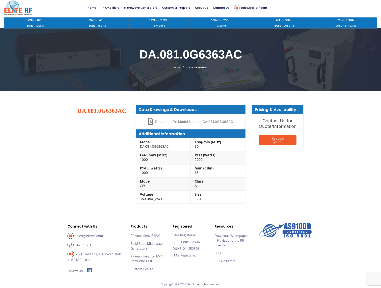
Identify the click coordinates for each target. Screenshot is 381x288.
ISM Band (159, 25)
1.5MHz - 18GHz (35, 20)
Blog (218, 253)
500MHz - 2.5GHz (221, 20)
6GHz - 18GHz (97, 25)
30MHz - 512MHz (159, 20)
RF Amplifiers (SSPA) (145, 235)
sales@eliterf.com (89, 236)
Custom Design (142, 269)
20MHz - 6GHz (97, 20)
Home (177, 67)
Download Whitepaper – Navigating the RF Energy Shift (231, 240)
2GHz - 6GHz (284, 20)
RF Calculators (225, 261)
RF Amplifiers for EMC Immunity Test (147, 258)
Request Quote (278, 140)
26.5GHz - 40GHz (346, 25)
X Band (221, 25)
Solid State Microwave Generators (147, 246)
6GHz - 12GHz (35, 25)
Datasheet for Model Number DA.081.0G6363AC (194, 122)
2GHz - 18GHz (345, 20)
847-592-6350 (87, 245)
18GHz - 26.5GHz (283, 25)
